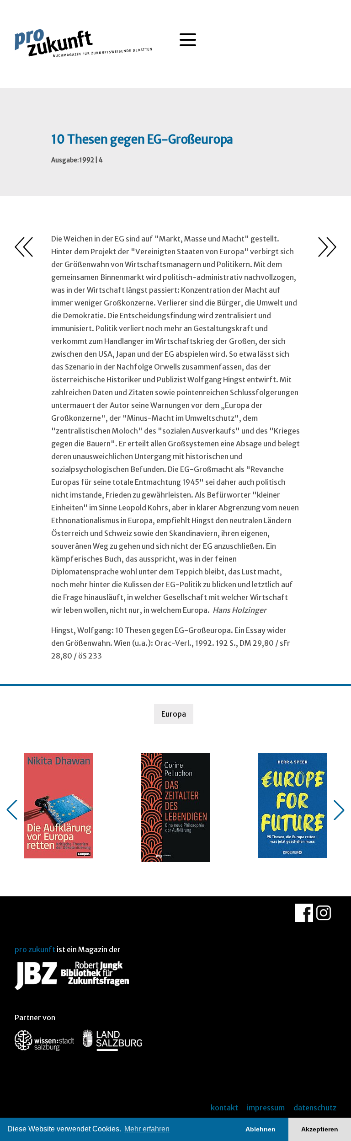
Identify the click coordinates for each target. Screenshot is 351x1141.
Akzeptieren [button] (319, 1129)
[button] (12, 810)
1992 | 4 (91, 160)
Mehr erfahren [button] (147, 1129)
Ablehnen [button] (260, 1129)
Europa (173, 713)
